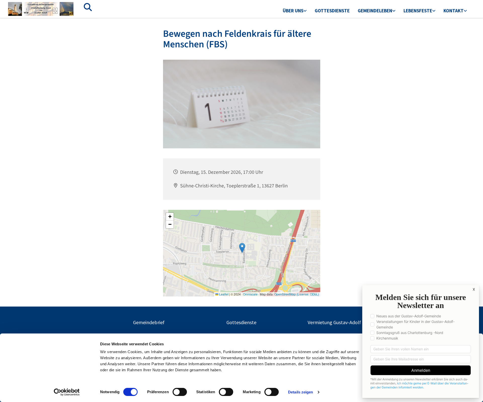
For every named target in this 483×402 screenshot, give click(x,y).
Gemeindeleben (375, 11)
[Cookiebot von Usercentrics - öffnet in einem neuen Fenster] (67, 392)
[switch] (180, 392)
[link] (295, 11)
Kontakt (454, 11)
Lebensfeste (418, 11)
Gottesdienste (332, 11)
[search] (88, 7)
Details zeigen (300, 392)
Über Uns (293, 11)
